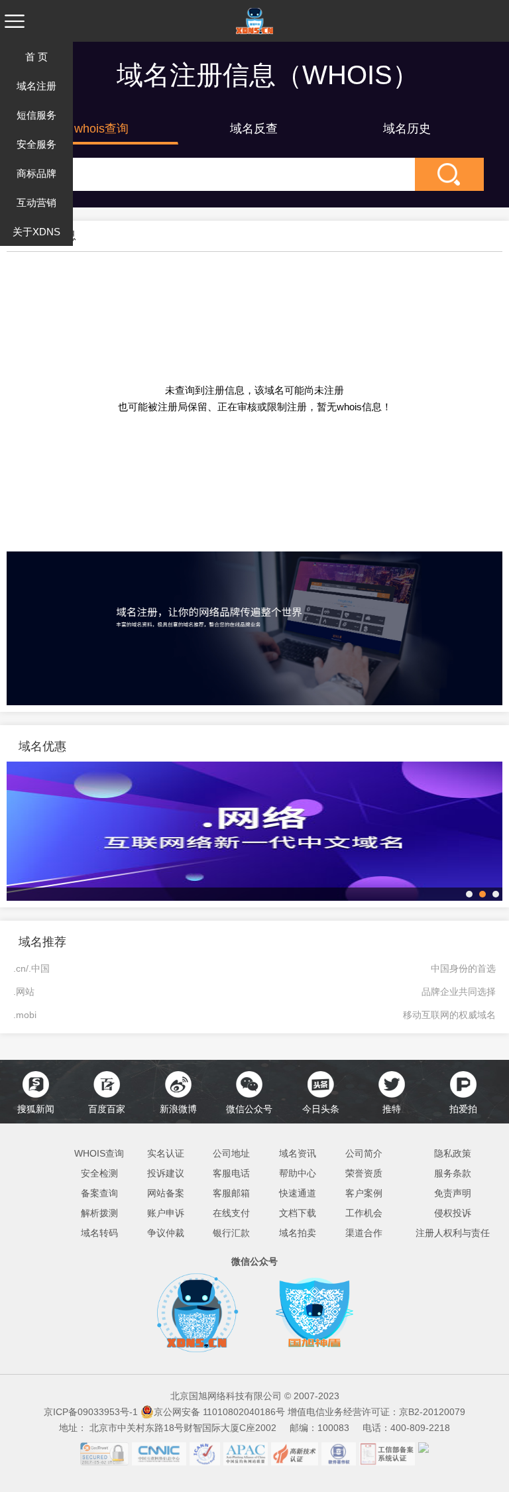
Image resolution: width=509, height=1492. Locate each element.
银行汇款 (231, 1233)
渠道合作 (363, 1233)
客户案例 (363, 1193)
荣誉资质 (363, 1173)
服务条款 (452, 1173)
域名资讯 (297, 1153)
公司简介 (363, 1153)
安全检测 (99, 1173)
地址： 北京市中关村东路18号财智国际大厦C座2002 (173, 1427)
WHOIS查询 (99, 1153)
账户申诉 (165, 1213)
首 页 (36, 56)
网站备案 (165, 1193)
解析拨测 (99, 1213)
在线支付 (231, 1213)
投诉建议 (165, 1173)
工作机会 (363, 1213)
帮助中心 (297, 1173)
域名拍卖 (297, 1233)
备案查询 (99, 1193)
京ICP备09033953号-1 (91, 1411)
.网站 (23, 991)
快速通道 (297, 1193)
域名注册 (36, 85)
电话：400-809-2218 (406, 1427)
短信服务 (36, 115)
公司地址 (231, 1153)
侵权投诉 (452, 1213)
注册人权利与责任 (453, 1233)
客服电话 (231, 1173)
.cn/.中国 (31, 968)
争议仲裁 (165, 1233)
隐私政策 (452, 1153)
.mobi (24, 1014)
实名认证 (165, 1153)
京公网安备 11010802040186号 (219, 1411)
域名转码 (99, 1233)
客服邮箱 (231, 1193)
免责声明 (452, 1193)
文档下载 (297, 1213)
